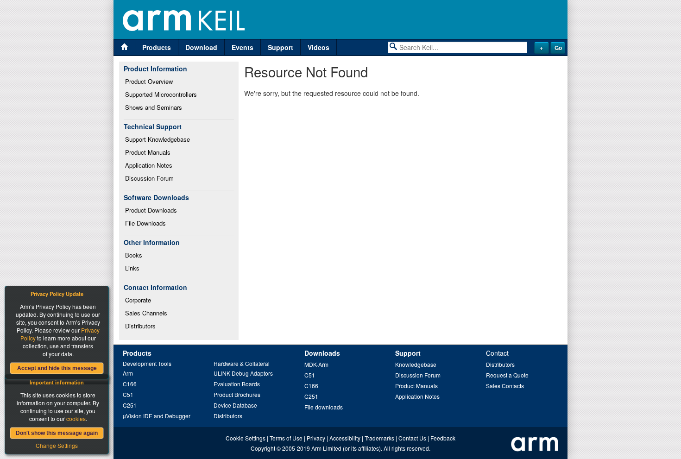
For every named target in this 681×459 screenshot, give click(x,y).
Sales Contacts (505, 386)
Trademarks (379, 438)
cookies (76, 418)
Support (280, 47)
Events (242, 47)
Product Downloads (151, 210)
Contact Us (412, 438)
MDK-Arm (316, 364)
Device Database (235, 405)
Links (132, 268)
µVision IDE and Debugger (156, 416)
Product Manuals (147, 152)
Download (201, 47)
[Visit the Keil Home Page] (124, 47)
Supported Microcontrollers (161, 94)
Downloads (322, 353)
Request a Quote (507, 375)
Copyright (263, 448)
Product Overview (149, 81)
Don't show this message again (57, 433)
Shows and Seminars (153, 107)
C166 (130, 384)
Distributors (140, 325)
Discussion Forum (149, 178)
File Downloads (145, 223)
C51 (128, 394)
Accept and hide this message (57, 368)
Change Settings (57, 445)
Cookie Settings (245, 438)
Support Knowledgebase (157, 139)
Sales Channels (146, 312)
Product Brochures (237, 394)
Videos (318, 47)
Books (133, 255)
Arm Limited (326, 448)
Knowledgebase (415, 364)
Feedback (442, 438)
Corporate (138, 300)
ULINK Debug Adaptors (243, 373)
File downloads (323, 407)
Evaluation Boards (237, 384)
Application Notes (148, 165)
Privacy (316, 438)
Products (156, 47)
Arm (128, 373)
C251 (130, 405)
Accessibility (344, 438)
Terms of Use (286, 438)
